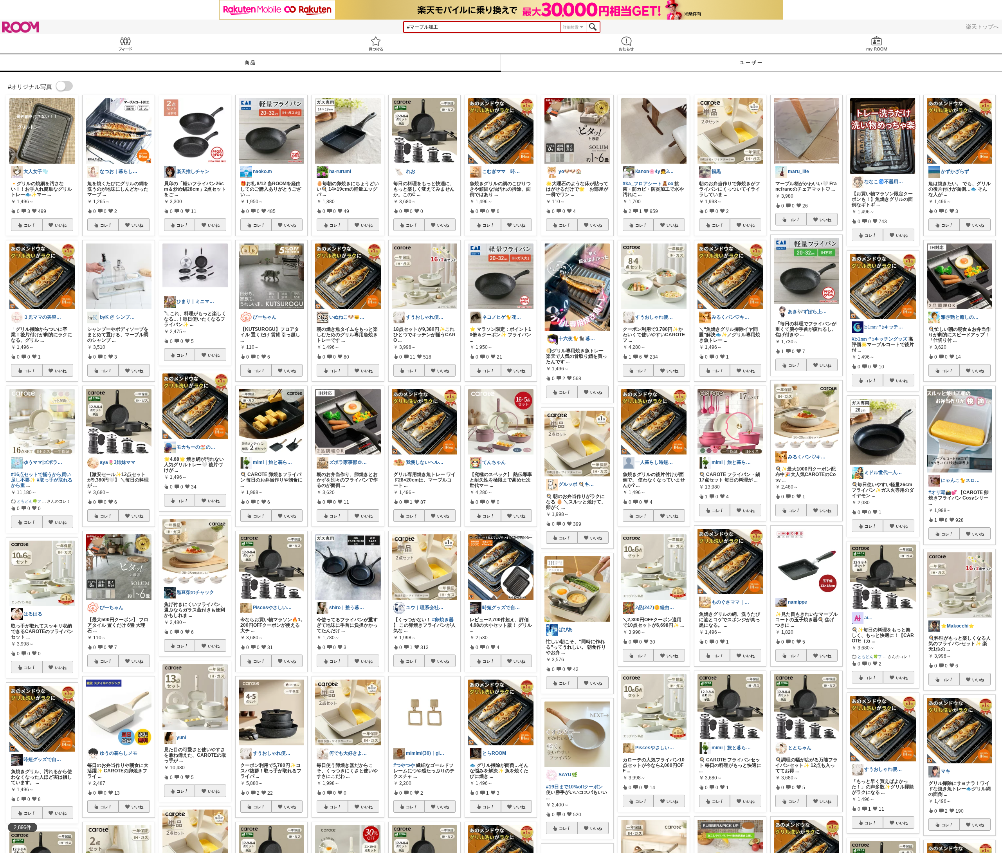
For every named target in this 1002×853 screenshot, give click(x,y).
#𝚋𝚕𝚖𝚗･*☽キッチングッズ (879, 339)
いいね (61, 225)
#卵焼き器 (443, 619)
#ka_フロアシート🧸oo (648, 183)
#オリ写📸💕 (942, 492)
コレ (28, 225)
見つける (375, 43)
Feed (125, 43)
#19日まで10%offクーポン (574, 787)
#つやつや (404, 765)
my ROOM (877, 43)
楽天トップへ (982, 26)
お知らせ (626, 43)
